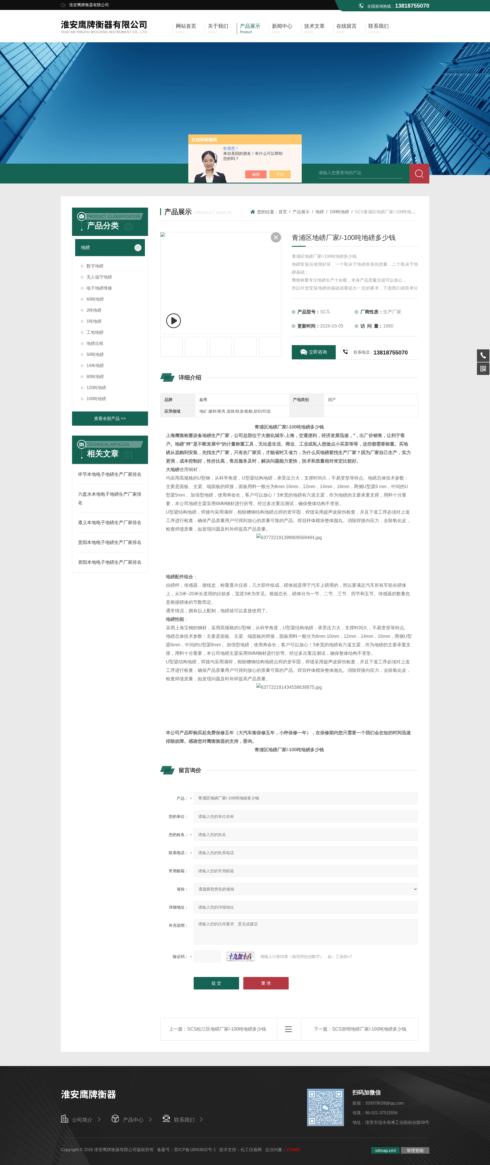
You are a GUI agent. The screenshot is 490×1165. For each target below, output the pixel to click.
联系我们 (184, 1120)
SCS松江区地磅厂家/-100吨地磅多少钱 (226, 1029)
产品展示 (301, 211)
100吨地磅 (96, 398)
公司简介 (82, 1120)
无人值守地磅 (99, 277)
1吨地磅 (94, 321)
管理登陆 (415, 1150)
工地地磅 (95, 332)
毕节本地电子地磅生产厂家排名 (109, 474)
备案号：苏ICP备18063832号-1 (186, 1149)
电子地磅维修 (99, 288)
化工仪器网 (251, 1149)
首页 (282, 211)
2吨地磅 (94, 310)
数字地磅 (95, 265)
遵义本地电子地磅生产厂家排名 (109, 522)
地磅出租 (95, 343)
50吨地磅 (95, 354)
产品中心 (133, 1120)
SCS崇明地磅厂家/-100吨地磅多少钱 (369, 1029)
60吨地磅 (95, 299)
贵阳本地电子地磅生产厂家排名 (109, 542)
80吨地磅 (95, 376)
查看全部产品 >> (110, 418)
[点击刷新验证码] (240, 956)
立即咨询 (318, 352)
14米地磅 (95, 365)
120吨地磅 (96, 387)
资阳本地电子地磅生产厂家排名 (109, 562)
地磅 (85, 247)
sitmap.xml (385, 1150)
